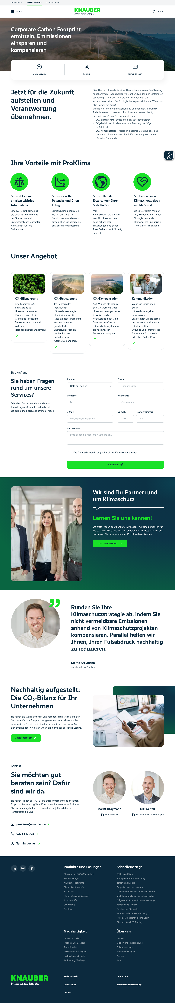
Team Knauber (70, 947)
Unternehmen (52, 3)
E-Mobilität (69, 892)
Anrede (71, 379)
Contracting (69, 905)
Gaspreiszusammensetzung (130, 887)
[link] (33, 824)
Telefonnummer (144, 412)
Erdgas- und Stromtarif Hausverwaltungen (136, 900)
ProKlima (68, 909)
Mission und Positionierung (130, 943)
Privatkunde (16, 3)
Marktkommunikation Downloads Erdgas (136, 896)
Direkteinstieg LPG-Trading (129, 922)
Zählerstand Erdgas (126, 883)
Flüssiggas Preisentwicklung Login (133, 918)
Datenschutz (70, 985)
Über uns (124, 931)
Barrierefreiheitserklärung (129, 985)
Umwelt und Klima (72, 939)
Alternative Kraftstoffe (74, 887)
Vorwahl (122, 412)
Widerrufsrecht (71, 977)
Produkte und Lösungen (83, 867)
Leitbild (120, 939)
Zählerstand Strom (125, 874)
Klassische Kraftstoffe (74, 883)
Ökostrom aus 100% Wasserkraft (79, 874)
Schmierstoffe (70, 900)
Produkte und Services (74, 943)
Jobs (119, 960)
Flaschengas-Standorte (127, 909)
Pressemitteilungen (126, 952)
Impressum (122, 977)
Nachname (123, 396)
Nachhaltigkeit (75, 931)
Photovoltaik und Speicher (76, 896)
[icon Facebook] (31, 868)
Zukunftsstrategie (125, 947)
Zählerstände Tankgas (127, 905)
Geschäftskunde (34, 3)
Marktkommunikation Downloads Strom (136, 892)
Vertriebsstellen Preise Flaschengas (133, 914)
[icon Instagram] (23, 868)
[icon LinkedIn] (14, 868)
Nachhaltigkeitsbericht (74, 956)
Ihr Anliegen (73, 428)
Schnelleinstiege (129, 867)
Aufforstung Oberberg (74, 960)
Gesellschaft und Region (75, 952)
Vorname (72, 396)
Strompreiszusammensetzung (131, 879)
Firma (121, 379)
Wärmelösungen (71, 879)
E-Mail (70, 412)
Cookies (67, 993)
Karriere (120, 956)
